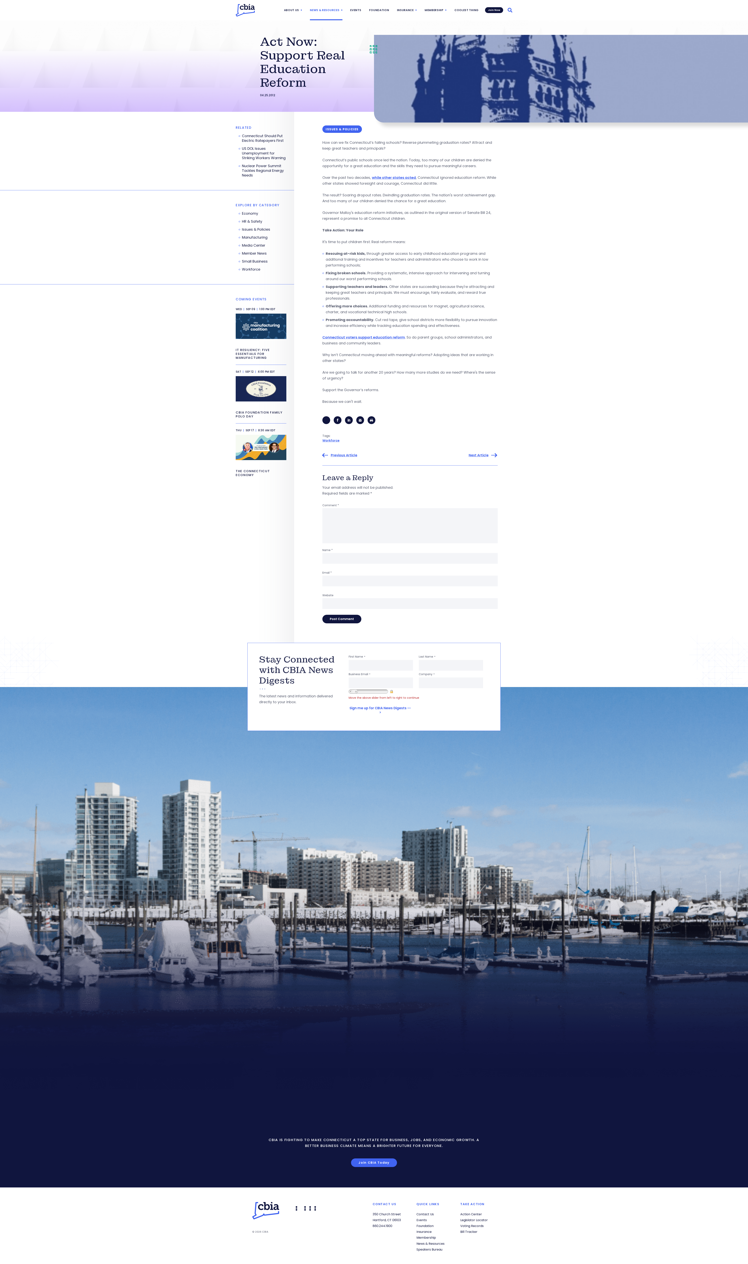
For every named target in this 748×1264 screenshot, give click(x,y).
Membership (434, 10)
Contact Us (425, 1214)
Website (327, 595)
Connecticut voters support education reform (363, 337)
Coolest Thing (466, 10)
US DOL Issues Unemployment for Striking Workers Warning (264, 153)
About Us (291, 10)
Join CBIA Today (374, 1162)
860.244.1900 (382, 1226)
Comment (330, 505)
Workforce (331, 440)
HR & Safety (252, 221)
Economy (250, 213)
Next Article (479, 455)
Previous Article (344, 455)
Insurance (405, 10)
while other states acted (394, 177)
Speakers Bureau (429, 1249)
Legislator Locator (474, 1220)
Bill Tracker (468, 1232)
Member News (254, 253)
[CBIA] (245, 10)
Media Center (253, 245)
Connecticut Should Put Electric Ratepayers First (263, 138)
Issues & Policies (256, 229)
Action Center (471, 1214)
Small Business (255, 261)
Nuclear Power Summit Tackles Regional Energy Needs (263, 171)
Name (327, 550)
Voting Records (472, 1226)
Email (327, 573)
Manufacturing (254, 237)
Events (355, 10)
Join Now (494, 10)
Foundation (379, 10)
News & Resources (324, 10)
